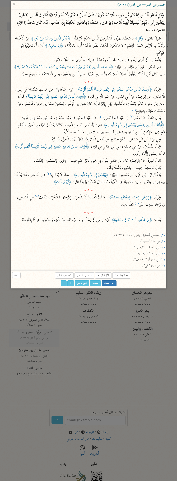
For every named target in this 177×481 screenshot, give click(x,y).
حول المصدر (109, 283)
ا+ (71, 283)
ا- (63, 283)
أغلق (16, 275)
